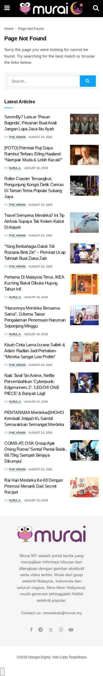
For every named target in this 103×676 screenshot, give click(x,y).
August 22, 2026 (40, 469)
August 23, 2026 (36, 401)
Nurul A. (15, 168)
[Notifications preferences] (2, 672)
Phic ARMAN (17, 137)
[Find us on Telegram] (40, 629)
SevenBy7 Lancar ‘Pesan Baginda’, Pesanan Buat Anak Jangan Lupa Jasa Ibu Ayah (30, 122)
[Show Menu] (7, 8)
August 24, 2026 (40, 137)
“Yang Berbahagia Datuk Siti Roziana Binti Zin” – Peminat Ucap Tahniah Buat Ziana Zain (35, 252)
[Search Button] (96, 8)
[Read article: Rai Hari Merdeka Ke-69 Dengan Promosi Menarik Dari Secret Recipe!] (84, 487)
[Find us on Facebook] (31, 629)
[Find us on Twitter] (51, 629)
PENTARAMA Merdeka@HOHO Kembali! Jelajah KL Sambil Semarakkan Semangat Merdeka (34, 418)
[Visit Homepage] (51, 8)
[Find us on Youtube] (71, 629)
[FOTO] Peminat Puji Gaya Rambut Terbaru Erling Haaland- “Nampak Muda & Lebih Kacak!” (33, 153)
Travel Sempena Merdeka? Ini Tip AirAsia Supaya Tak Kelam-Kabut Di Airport (34, 221)
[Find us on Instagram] (61, 629)
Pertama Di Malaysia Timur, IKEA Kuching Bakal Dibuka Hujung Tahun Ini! (34, 283)
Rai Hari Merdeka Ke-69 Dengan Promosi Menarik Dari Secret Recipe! (33, 486)
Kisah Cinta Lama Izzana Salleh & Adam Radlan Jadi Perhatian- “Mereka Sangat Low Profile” (34, 350)
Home (9, 29)
